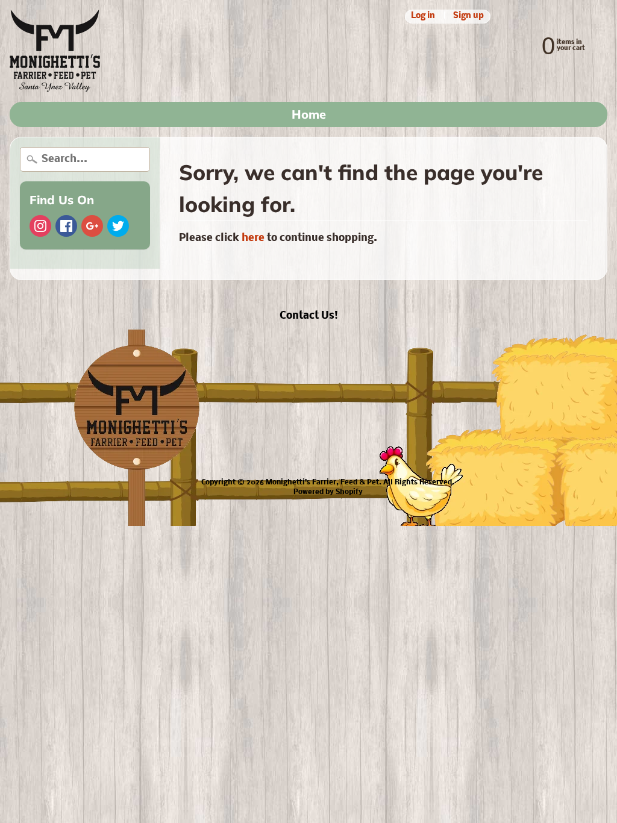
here (253, 238)
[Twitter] (118, 226)
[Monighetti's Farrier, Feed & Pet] (55, 51)
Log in (423, 16)
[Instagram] (40, 226)
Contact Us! (309, 316)
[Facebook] (66, 226)
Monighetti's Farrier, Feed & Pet (322, 482)
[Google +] (92, 226)
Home (309, 114)
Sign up (468, 16)
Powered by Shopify (328, 492)
